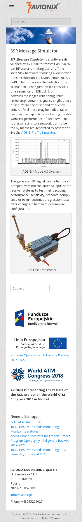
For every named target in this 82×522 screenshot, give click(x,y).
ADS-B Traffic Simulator (38, 132)
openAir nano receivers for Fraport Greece (40, 436)
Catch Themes (51, 518)
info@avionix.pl (21, 495)
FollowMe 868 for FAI (25, 422)
